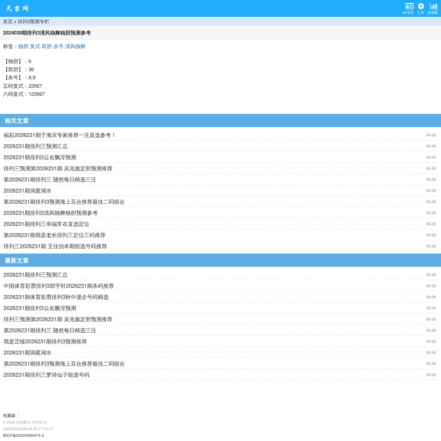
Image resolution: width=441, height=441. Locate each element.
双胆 (47, 46)
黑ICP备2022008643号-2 (23, 435)
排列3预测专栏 (33, 21)
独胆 (23, 46)
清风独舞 (75, 46)
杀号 (58, 46)
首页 (8, 21)
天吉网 (19, 8)
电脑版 (9, 415)
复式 (35, 46)
